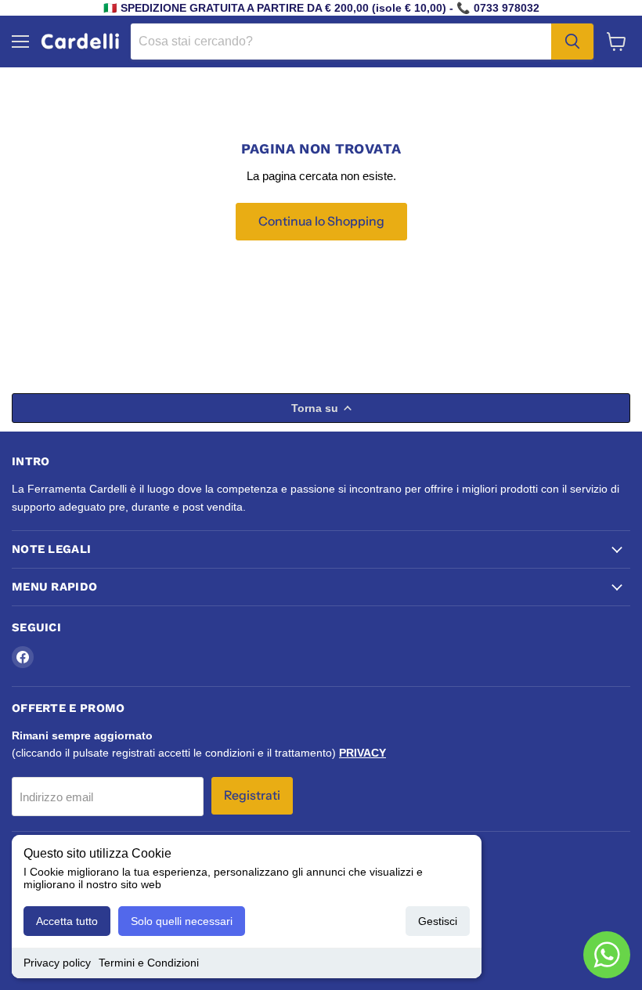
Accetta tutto (67, 921)
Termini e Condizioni (149, 962)
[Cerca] (572, 41)
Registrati (252, 795)
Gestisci (437, 921)
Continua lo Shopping (321, 221)
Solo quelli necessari (182, 921)
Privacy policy (57, 962)
